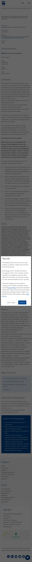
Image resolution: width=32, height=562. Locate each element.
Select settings (11, 302)
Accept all (22, 302)
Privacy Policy (11, 288)
